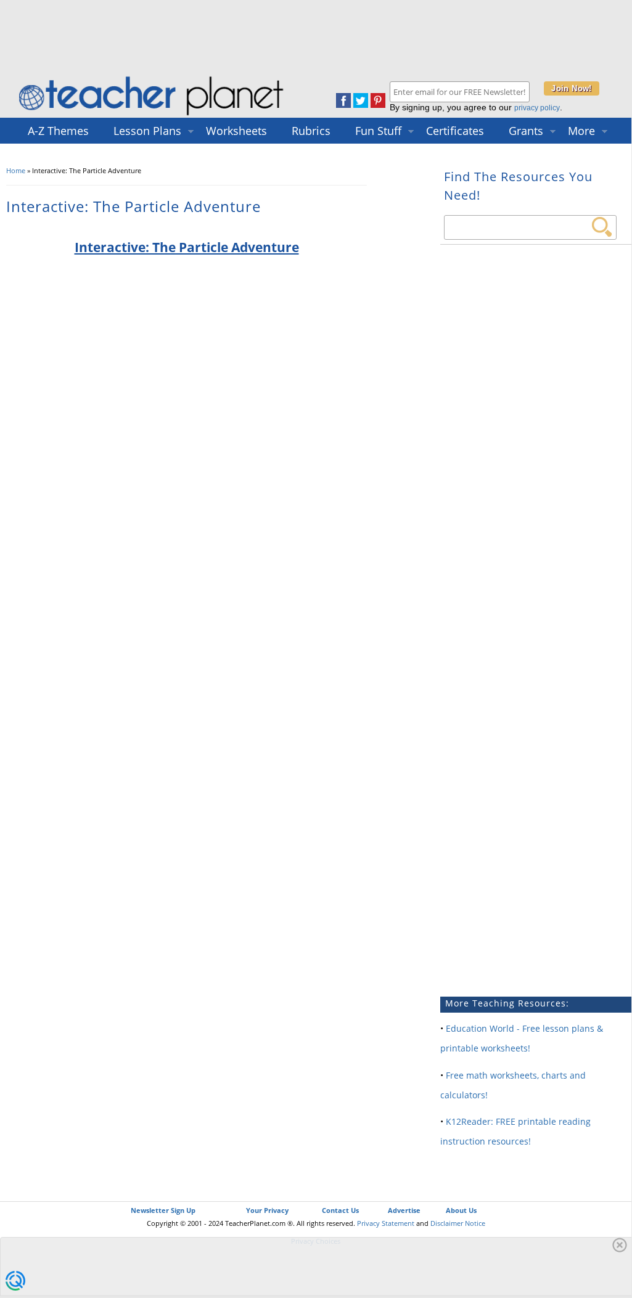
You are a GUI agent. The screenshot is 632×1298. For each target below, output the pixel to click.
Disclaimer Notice (457, 1223)
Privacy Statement (385, 1223)
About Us (461, 1210)
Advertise (404, 1210)
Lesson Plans (147, 130)
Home (15, 170)
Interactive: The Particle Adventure (187, 247)
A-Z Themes (58, 130)
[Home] (152, 115)
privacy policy (537, 108)
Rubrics (311, 130)
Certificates (455, 130)
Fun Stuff (378, 130)
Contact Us (340, 1210)
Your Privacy (267, 1210)
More (581, 130)
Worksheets (236, 130)
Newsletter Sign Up (163, 1210)
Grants (526, 130)
